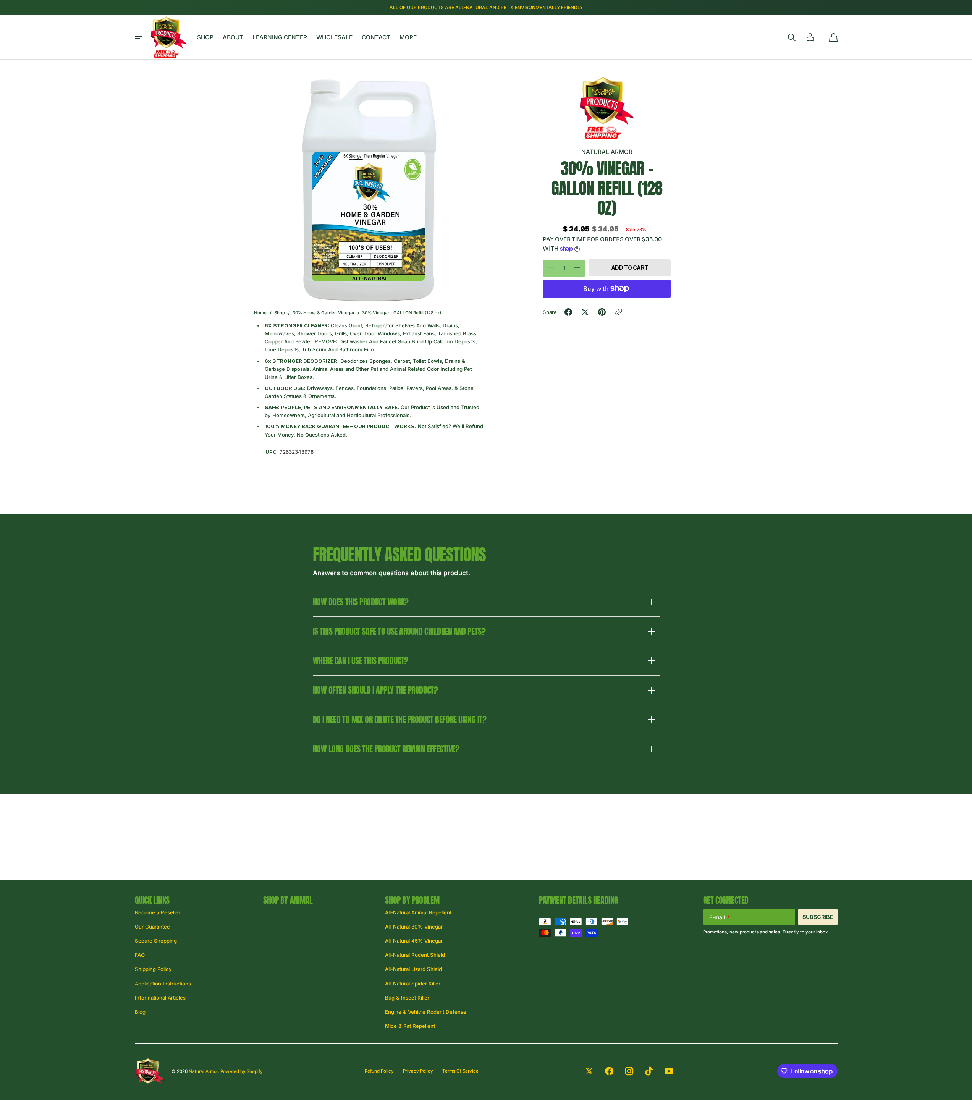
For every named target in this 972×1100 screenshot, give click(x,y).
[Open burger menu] (138, 37)
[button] (791, 37)
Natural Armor (203, 1071)
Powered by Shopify (241, 1071)
